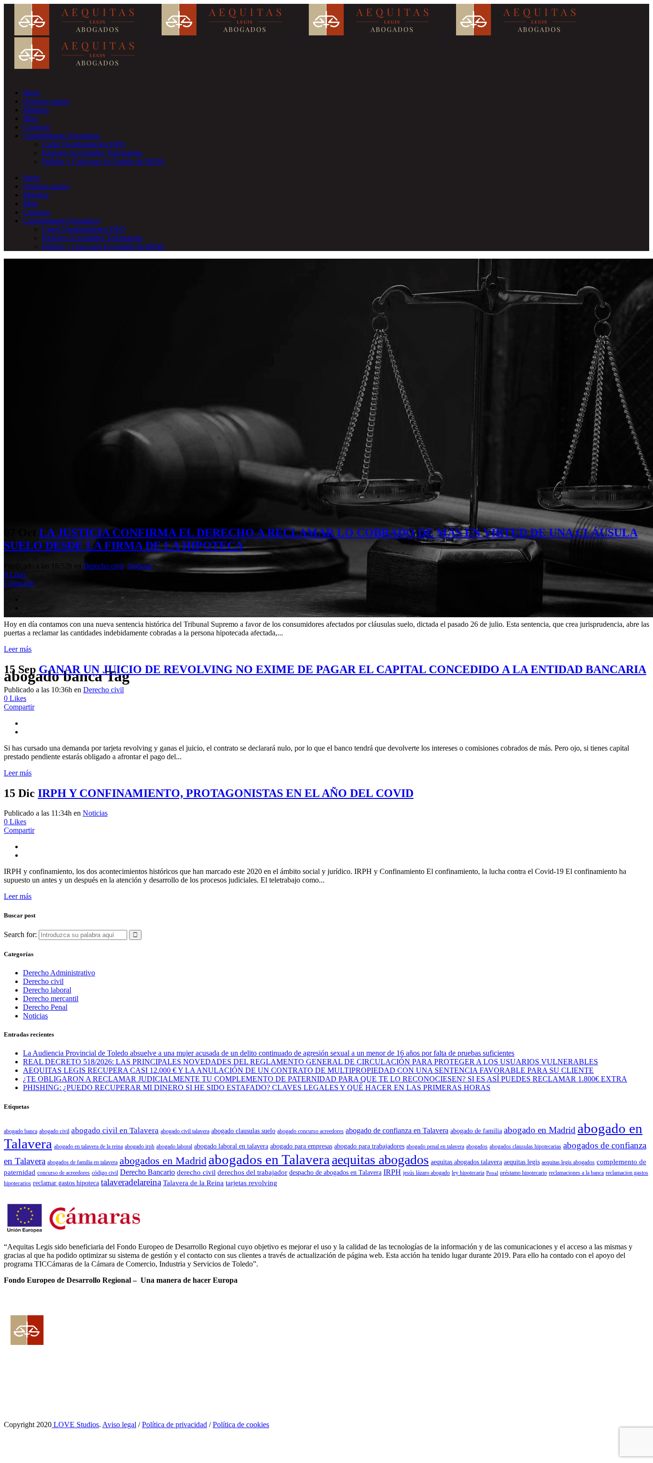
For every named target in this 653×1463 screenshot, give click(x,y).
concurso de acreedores (63, 1172)
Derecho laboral (47, 990)
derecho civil (196, 1172)
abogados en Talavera (269, 1159)
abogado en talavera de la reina (88, 1146)
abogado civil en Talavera (115, 1130)
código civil (105, 1172)
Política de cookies (241, 1424)
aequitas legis (522, 1162)
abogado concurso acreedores (310, 1131)
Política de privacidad (174, 1424)
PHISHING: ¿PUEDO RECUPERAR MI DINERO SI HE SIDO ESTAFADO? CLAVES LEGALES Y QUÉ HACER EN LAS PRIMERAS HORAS (256, 1087)
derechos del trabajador (252, 1172)
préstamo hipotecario (523, 1172)
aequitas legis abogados (568, 1162)
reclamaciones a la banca (576, 1172)
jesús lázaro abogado (426, 1172)
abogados (477, 1146)
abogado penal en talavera (435, 1146)
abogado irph (139, 1146)
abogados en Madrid (163, 1161)
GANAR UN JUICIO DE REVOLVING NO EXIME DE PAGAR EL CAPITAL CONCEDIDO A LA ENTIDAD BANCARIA (342, 669)
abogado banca (20, 1131)
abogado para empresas (301, 1146)
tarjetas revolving (251, 1183)
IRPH (392, 1172)
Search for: (20, 934)
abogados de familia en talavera (82, 1162)
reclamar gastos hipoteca (66, 1183)
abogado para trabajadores (369, 1146)
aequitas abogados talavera (466, 1162)
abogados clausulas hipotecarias (525, 1146)
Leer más (18, 649)
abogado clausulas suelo (243, 1131)
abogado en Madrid (540, 1130)
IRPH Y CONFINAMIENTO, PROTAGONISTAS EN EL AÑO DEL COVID (226, 793)
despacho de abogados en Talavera (335, 1172)
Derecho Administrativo (59, 973)
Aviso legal (119, 1424)
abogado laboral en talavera (231, 1146)
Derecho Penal (45, 1007)
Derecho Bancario (147, 1172)
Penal (492, 1173)
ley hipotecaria (468, 1172)
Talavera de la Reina (193, 1183)
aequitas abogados (380, 1159)
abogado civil (54, 1131)
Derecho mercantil (50, 998)
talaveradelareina (131, 1182)
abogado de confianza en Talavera (397, 1130)
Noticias (140, 566)
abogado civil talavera (185, 1131)
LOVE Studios (75, 1424)
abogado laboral (174, 1146)
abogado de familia (476, 1131)
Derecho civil (103, 566)
